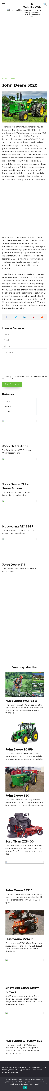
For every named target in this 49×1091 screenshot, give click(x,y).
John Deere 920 (17, 795)
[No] (46, 1084)
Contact (8, 411)
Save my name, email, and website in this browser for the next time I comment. (26, 378)
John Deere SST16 (18, 890)
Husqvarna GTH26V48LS (23, 1040)
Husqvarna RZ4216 (19, 939)
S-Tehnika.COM (32, 5)
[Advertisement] (24, 50)
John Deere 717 (13, 564)
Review (8, 118)
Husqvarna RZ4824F (17, 526)
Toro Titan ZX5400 (19, 841)
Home (7, 401)
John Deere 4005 (15, 446)
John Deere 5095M (19, 749)
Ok (25, 1087)
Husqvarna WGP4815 (21, 700)
